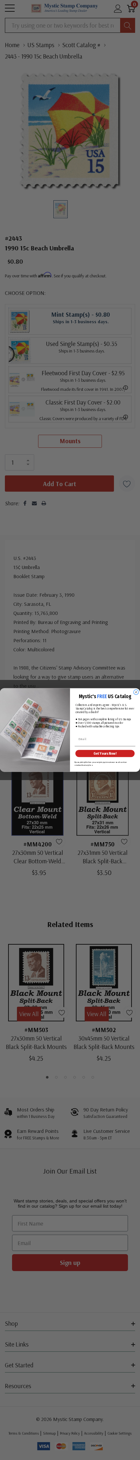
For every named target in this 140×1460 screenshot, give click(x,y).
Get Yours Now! (104, 753)
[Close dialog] (136, 692)
